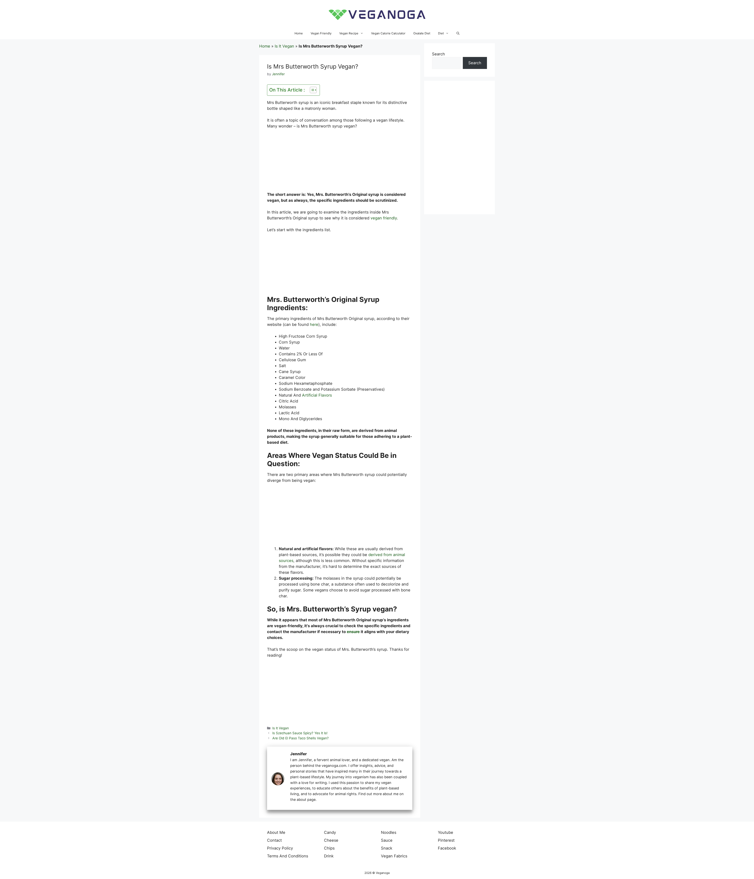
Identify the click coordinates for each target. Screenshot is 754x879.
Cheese (331, 840)
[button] (458, 33)
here (314, 324)
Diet (441, 33)
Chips (329, 848)
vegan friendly (384, 218)
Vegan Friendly (321, 33)
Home (299, 33)
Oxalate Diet (421, 33)
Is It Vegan (284, 46)
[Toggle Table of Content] (311, 90)
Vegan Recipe (348, 33)
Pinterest (446, 840)
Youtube (445, 832)
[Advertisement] (339, 162)
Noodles (388, 832)
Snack (386, 848)
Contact (274, 840)
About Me (276, 832)
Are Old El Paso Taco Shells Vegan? (300, 738)
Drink (329, 856)
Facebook (447, 848)
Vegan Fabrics (394, 856)
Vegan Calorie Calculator (388, 33)
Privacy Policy (280, 848)
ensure (353, 631)
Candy (330, 832)
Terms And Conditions (287, 856)
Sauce (387, 840)
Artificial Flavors (317, 395)
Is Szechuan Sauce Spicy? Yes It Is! (300, 733)
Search (438, 54)
